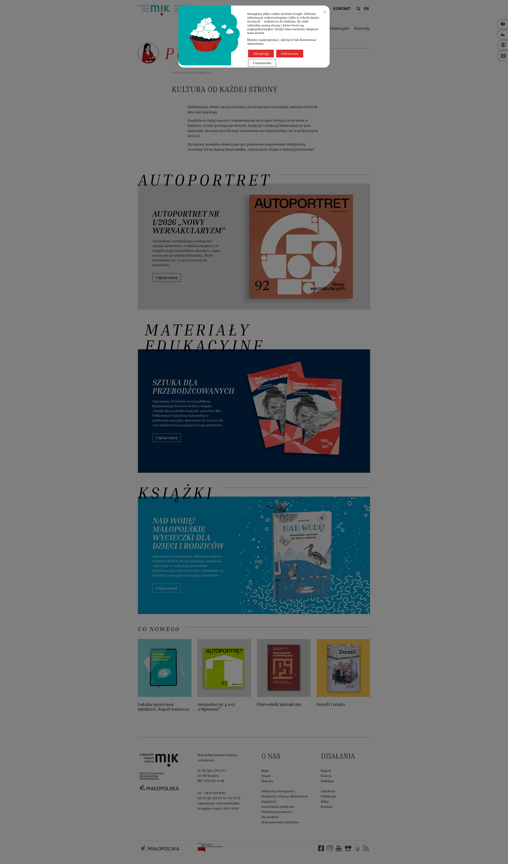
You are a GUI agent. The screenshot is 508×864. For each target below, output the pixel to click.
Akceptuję (261, 53)
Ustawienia (262, 63)
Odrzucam (289, 53)
